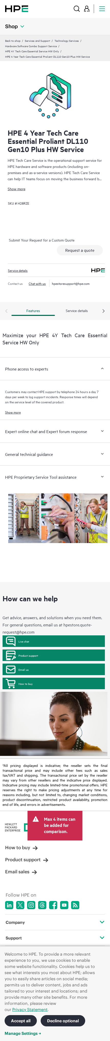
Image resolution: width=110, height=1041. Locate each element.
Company (15, 922)
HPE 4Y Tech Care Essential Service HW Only (32, 51)
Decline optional (63, 1020)
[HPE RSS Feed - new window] (75, 905)
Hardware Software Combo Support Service (31, 46)
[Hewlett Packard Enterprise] (16, 9)
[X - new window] (20, 905)
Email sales (17, 872)
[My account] (87, 9)
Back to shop (12, 40)
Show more (16, 188)
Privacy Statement (30, 1009)
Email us (23, 669)
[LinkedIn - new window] (9, 905)
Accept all (20, 1020)
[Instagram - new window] (31, 905)
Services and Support (37, 40)
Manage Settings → (23, 1033)
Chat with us (37, 283)
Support (14, 937)
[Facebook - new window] (53, 905)
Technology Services (66, 40)
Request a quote (79, 250)
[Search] (77, 9)
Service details (18, 270)
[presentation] (103, 311)
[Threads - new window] (42, 905)
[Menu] (102, 9)
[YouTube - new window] (64, 905)
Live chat (23, 641)
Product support (28, 655)
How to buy (25, 684)
